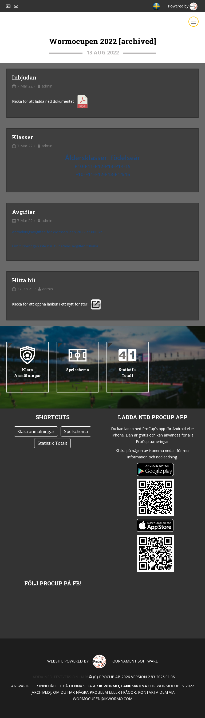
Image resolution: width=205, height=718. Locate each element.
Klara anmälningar (35, 431)
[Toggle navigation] (193, 22)
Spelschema (76, 431)
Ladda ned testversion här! (59, 676)
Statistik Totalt (52, 443)
